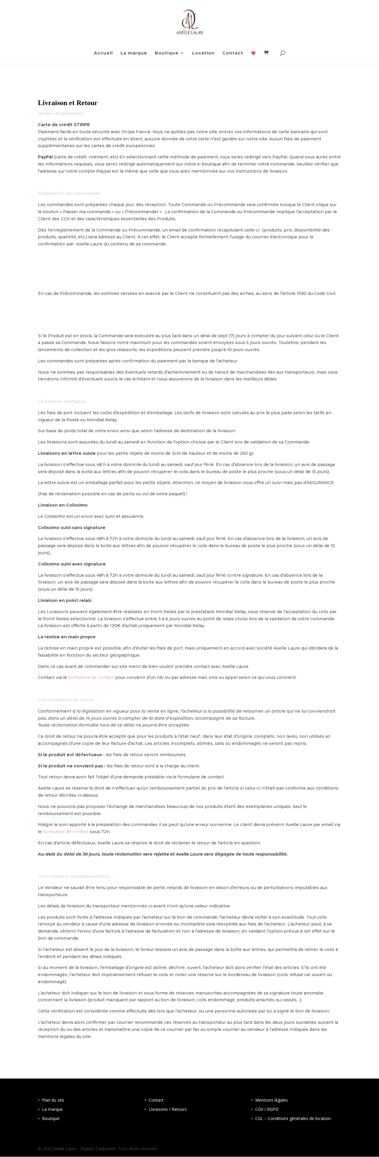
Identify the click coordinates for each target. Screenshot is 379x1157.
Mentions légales (271, 1100)
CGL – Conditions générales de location (293, 1118)
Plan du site (53, 1100)
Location (203, 53)
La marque (134, 53)
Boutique (167, 53)
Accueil (103, 53)
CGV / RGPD (267, 1109)
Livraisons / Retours (168, 1109)
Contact (232, 53)
